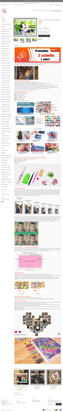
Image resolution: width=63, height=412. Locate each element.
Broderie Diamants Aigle (5, 111)
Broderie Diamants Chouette (6, 109)
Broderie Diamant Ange (5, 145)
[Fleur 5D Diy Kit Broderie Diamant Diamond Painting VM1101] (54, 377)
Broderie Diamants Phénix (5, 169)
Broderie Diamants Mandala (5, 155)
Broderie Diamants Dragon (5, 167)
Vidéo (2, 196)
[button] (40, 22)
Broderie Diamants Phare (5, 135)
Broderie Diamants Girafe (5, 58)
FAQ (20, 45)
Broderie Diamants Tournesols (6, 36)
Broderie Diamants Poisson (5, 92)
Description (16, 45)
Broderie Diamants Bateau (5, 126)
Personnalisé (3, 26)
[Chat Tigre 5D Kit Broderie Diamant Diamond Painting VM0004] (37, 377)
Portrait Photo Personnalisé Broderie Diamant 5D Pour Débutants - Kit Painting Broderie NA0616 (21, 386)
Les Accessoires (4, 189)
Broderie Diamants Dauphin (5, 75)
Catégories (3, 19)
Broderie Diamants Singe (5, 84)
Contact (18, 401)
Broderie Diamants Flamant (5, 82)
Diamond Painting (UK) (35, 400)
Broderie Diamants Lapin (5, 77)
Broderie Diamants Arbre (5, 123)
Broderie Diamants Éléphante (6, 53)
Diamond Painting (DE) (35, 401)
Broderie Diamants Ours (5, 72)
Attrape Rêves (3, 152)
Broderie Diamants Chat (5, 43)
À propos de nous (4, 400)
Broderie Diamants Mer (5, 121)
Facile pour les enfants (5, 184)
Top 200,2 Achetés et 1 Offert (6, 24)
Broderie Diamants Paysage (6, 116)
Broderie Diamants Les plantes (6, 41)
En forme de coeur (4, 150)
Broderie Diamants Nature (5, 118)
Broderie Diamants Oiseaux (5, 101)
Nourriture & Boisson (4, 160)
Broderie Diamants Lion (5, 48)
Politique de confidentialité (5, 401)
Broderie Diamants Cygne (5, 104)
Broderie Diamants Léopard (5, 65)
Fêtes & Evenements (4, 177)
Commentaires (3, 21)
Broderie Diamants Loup (5, 60)
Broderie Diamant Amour (5, 143)
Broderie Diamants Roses (5, 33)
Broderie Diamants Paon (5, 70)
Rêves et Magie (4, 162)
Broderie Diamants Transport (6, 128)
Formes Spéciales (4, 186)
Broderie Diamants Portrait (5, 138)
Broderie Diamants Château (5, 174)
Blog (2, 191)
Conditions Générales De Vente (22, 402)
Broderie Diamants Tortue (5, 94)
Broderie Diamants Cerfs (5, 55)
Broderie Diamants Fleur (5, 31)
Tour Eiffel (3, 133)
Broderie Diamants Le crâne (5, 157)
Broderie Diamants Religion (5, 179)
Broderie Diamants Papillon (5, 106)
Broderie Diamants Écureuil (5, 89)
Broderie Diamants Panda (5, 67)
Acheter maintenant (44, 35)
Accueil (2, 16)
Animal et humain (4, 140)
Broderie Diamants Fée (5, 172)
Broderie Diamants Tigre (5, 50)
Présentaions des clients (5, 194)
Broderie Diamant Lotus (5, 38)
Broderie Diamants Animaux (5, 99)
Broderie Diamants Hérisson (6, 87)
